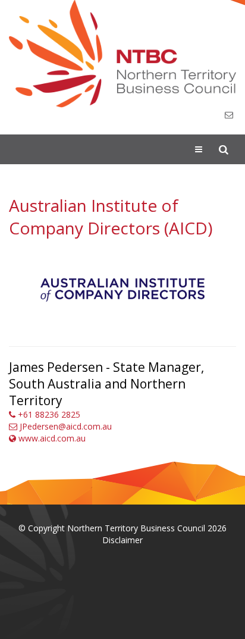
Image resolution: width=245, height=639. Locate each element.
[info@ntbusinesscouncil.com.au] (229, 115)
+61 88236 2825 (47, 414)
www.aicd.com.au (51, 438)
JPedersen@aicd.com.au (64, 426)
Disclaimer (122, 540)
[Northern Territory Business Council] (122, 54)
